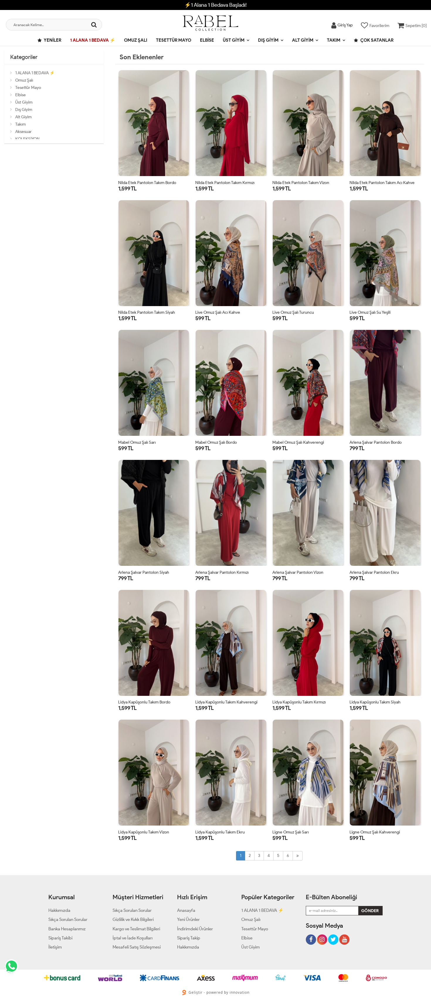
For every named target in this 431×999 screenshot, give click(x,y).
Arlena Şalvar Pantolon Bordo (375, 442)
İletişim (55, 947)
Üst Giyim (234, 40)
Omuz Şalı (135, 40)
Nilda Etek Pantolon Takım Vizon (300, 182)
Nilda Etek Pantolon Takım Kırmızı (224, 182)
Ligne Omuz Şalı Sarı (290, 832)
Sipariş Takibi (60, 938)
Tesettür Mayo (173, 40)
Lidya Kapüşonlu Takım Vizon (143, 832)
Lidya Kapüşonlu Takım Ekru (220, 832)
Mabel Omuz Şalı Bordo (216, 442)
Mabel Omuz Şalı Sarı (137, 442)
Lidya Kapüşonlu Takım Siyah (375, 702)
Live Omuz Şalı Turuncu (293, 312)
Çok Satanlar (376, 40)
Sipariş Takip (188, 938)
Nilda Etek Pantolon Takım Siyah (146, 312)
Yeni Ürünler (188, 919)
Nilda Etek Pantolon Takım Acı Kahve (382, 182)
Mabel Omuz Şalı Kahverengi (298, 442)
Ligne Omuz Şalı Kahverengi (374, 832)
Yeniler (52, 40)
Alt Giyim (302, 40)
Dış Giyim (268, 40)
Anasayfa (186, 910)
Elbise (207, 40)
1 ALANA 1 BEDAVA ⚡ (92, 40)
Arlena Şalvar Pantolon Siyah (143, 572)
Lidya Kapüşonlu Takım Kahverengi (226, 702)
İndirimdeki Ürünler (195, 929)
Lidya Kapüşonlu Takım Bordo (144, 702)
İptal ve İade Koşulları (132, 938)
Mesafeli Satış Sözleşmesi (137, 947)
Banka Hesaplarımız (67, 929)
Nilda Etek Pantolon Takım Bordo (147, 182)
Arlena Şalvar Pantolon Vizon (297, 572)
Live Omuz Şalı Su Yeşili (370, 312)
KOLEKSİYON (27, 138)
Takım (333, 40)
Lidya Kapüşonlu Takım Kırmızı (299, 702)
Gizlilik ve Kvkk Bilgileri (133, 919)
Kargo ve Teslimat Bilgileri (136, 929)
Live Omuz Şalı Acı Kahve (217, 312)
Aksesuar (23, 131)
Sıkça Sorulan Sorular (67, 919)
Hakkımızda (59, 910)
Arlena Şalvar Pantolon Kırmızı (222, 572)
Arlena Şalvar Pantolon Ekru (374, 572)
